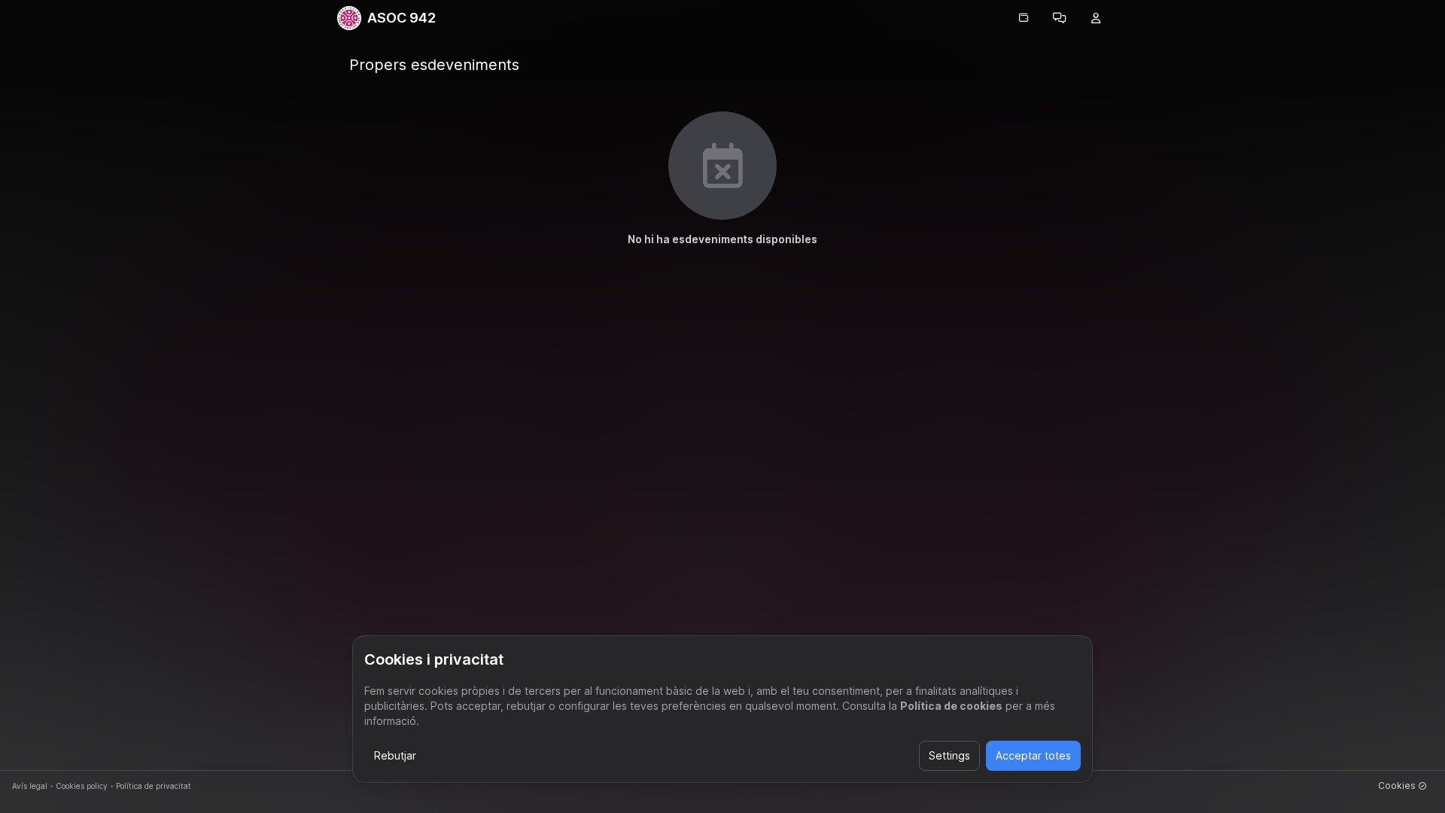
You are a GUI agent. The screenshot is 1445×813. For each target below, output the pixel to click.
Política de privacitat (153, 785)
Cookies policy (82, 785)
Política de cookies (951, 705)
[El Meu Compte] (1096, 18)
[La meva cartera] (1024, 18)
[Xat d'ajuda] (1060, 18)
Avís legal (29, 785)
